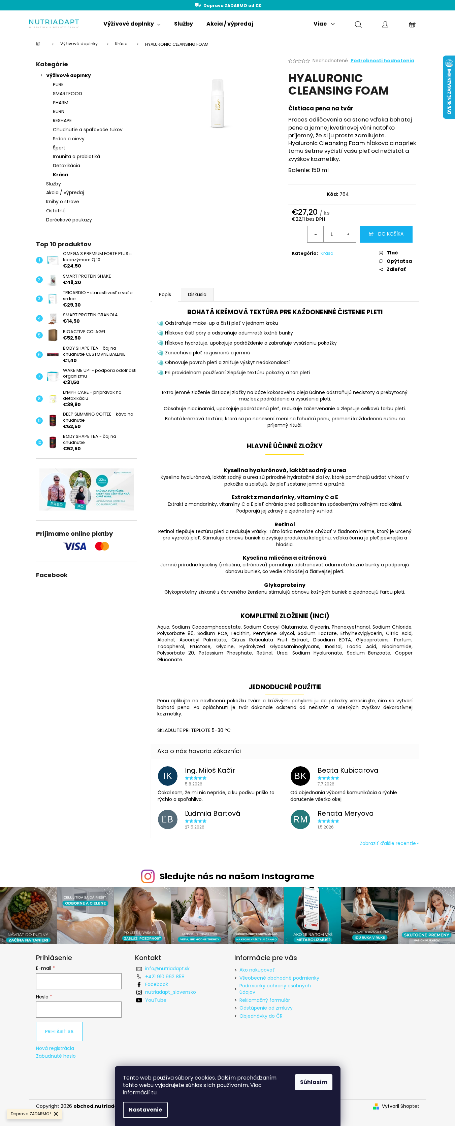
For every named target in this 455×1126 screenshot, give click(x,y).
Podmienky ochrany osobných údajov (275, 988)
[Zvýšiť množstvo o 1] (348, 234)
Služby (53, 183)
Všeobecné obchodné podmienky (279, 978)
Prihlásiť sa (59, 1031)
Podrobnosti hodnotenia (382, 61)
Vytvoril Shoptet (400, 1106)
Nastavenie (145, 1110)
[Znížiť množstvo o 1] (315, 234)
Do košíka (390, 234)
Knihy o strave (62, 201)
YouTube (155, 1000)
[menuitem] (132, 23)
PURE (58, 84)
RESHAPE (62, 120)
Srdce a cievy (69, 138)
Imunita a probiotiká (76, 156)
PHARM (60, 102)
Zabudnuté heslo (56, 1056)
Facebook (156, 984)
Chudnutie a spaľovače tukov (88, 129)
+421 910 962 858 (165, 976)
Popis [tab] (165, 294)
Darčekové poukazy (69, 219)
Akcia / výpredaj (65, 192)
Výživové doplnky (68, 75)
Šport (59, 147)
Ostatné (56, 210)
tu (154, 1092)
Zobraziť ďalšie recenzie (388, 843)
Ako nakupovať (257, 969)
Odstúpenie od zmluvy (266, 1008)
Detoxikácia (66, 165)
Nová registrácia (55, 1048)
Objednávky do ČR (261, 1016)
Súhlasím (313, 1082)
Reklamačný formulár (264, 1000)
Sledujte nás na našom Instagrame (237, 876)
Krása (60, 174)
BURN (58, 111)
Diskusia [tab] (197, 294)
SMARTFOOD (67, 93)
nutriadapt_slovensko (170, 992)
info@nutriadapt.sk (167, 968)
